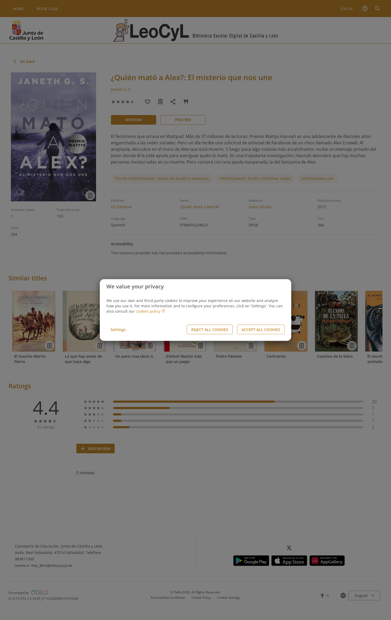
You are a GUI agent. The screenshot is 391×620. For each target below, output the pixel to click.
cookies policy (148, 311)
